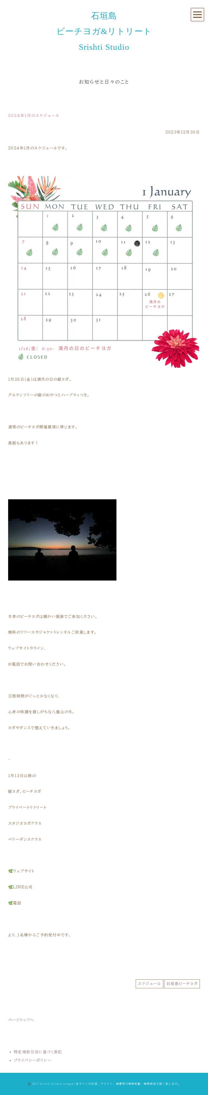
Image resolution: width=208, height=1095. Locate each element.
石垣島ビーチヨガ (182, 984)
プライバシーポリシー (32, 1060)
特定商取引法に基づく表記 (38, 1052)
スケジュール (149, 984)
